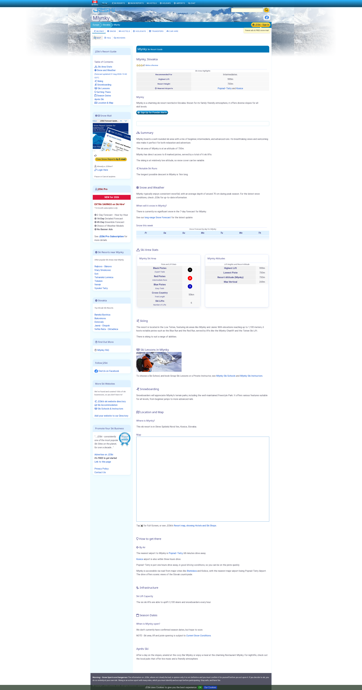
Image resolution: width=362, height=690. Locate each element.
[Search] (266, 10)
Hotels (125, 31)
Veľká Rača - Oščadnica (106, 329)
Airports (180, 3)
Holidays (140, 31)
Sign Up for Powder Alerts (153, 112)
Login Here (102, 170)
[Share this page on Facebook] (266, 18)
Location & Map (105, 102)
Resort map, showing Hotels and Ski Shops (195, 525)
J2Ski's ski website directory (111, 401)
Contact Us (100, 472)
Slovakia (106, 25)
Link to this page (102, 461)
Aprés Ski (99, 99)
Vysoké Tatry (101, 288)
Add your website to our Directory (111, 415)
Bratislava (192, 571)
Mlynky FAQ (103, 350)
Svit (96, 273)
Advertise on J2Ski (103, 454)
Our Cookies (210, 687)
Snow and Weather (110, 74)
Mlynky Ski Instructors (251, 376)
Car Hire (173, 31)
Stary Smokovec (102, 270)
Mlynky (100, 31)
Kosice (239, 88)
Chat (193, 3)
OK (200, 687)
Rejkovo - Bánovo (103, 266)
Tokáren (98, 281)
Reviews (120, 38)
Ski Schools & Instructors (110, 408)
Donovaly (99, 322)
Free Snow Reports (111, 159)
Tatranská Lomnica (103, 277)
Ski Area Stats (104, 66)
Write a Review (152, 65)
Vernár (97, 284)
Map (98, 38)
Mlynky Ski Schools (225, 376)
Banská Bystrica (102, 314)
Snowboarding (104, 84)
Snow (112, 31)
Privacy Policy (101, 468)
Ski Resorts (119, 3)
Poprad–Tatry (225, 88)
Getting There (103, 92)
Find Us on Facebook (108, 371)
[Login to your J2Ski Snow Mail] (112, 135)
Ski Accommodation (107, 405)
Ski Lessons (103, 88)
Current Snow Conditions (198, 635)
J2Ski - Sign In (261, 24)
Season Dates (103, 95)
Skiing (100, 81)
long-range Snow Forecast (158, 217)
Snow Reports (137, 3)
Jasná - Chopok (102, 325)
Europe (96, 25)
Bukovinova (100, 318)
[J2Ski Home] (104, 12)
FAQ (108, 38)
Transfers (157, 31)
